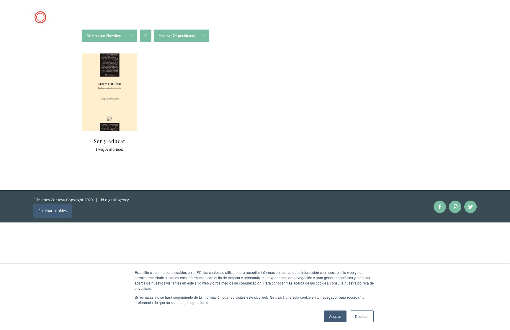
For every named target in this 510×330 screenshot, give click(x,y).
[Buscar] (482, 21)
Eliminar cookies (52, 210)
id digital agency (115, 199)
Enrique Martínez (110, 149)
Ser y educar (110, 141)
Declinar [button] (362, 316)
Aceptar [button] (335, 316)
